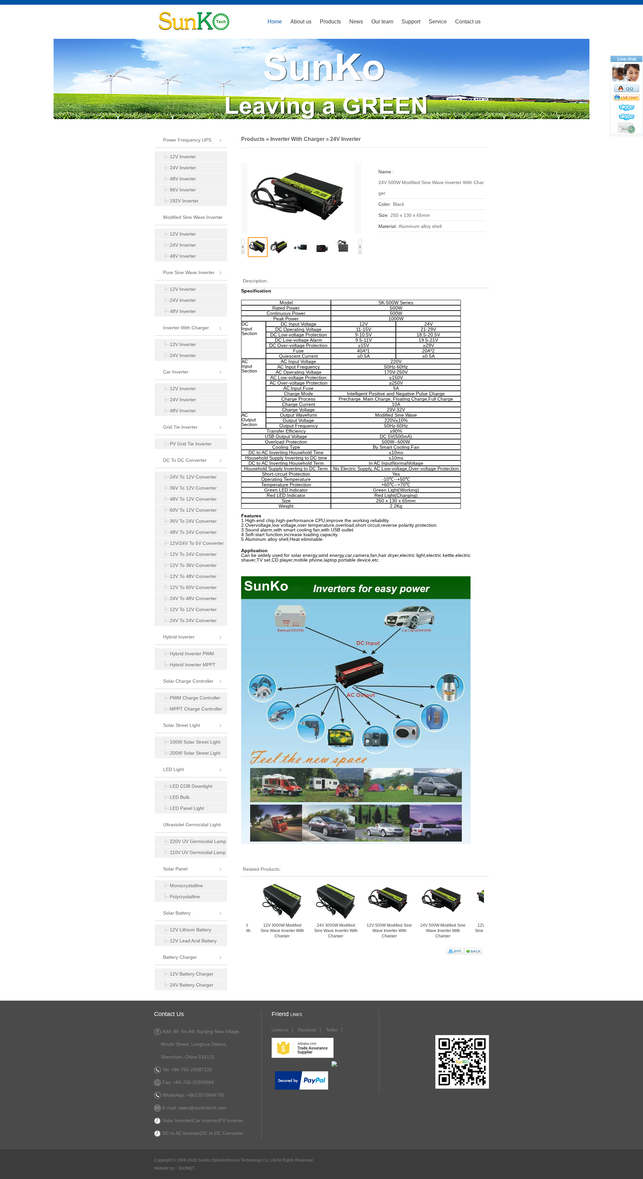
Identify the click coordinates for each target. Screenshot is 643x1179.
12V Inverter (183, 156)
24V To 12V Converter (193, 477)
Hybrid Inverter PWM (192, 653)
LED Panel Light (187, 808)
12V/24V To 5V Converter (197, 543)
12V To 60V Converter (193, 587)
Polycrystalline (185, 896)
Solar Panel (175, 868)
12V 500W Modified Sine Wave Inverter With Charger (355, 930)
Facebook (307, 1030)
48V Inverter (183, 178)
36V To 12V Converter (193, 488)
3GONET (186, 1168)
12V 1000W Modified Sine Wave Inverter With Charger (463, 930)
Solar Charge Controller (188, 681)
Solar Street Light (181, 725)
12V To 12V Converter (193, 609)
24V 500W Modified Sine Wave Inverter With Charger (409, 930)
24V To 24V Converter (193, 620)
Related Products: (262, 869)
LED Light (173, 769)
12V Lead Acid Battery (193, 940)
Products (330, 21)
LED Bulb (180, 797)
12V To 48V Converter (193, 576)
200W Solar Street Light (195, 753)
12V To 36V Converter (193, 565)
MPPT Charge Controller (196, 708)
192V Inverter (184, 200)
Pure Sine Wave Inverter (189, 272)
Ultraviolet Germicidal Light (191, 824)
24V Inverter (183, 167)
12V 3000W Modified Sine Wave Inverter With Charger (249, 930)
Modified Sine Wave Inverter (193, 217)
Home (275, 21)
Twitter (332, 1030)
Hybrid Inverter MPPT (193, 664)
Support (411, 21)
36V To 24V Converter (193, 521)
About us (300, 21)
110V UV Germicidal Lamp (198, 852)
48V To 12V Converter (193, 499)
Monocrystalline (186, 885)
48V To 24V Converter (193, 532)
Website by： (166, 1168)
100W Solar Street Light (195, 742)
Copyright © (165, 1160)
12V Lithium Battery (190, 929)
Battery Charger (180, 957)
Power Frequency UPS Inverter (183, 142)
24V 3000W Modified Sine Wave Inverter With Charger (302, 930)
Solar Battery (177, 913)
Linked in (280, 1030)
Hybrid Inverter (179, 637)
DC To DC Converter (185, 460)
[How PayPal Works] (301, 1088)
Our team (382, 21)
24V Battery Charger (191, 985)
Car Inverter (176, 371)
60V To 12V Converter (193, 510)
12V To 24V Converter (193, 554)
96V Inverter (183, 189)
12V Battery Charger (191, 974)
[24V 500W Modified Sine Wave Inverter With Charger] (301, 198)
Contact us (468, 21)
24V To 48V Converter (193, 598)
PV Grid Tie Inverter (191, 443)
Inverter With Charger (186, 327)
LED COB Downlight (191, 786)
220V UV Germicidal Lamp (198, 841)
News (356, 21)
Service (438, 21)
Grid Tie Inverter (180, 427)
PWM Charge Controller (195, 697)
